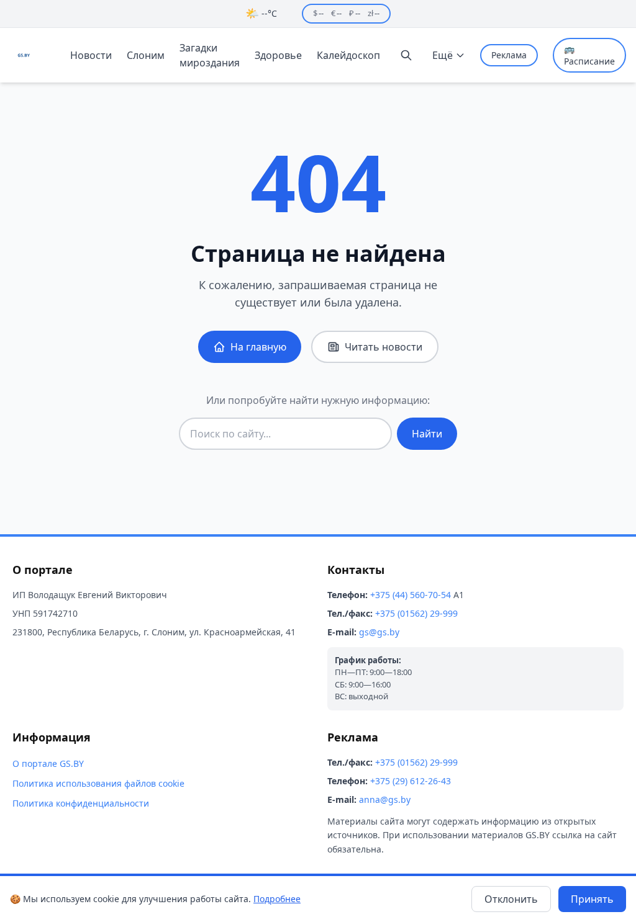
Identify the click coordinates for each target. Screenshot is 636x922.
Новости (91, 55)
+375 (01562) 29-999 (416, 613)
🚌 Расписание (589, 55)
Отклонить (511, 899)
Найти (427, 434)
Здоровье (278, 55)
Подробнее (277, 899)
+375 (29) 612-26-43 (410, 781)
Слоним (146, 55)
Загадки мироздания (209, 55)
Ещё (442, 55)
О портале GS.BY (48, 763)
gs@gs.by (379, 632)
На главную (258, 347)
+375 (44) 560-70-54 (410, 595)
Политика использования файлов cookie (98, 783)
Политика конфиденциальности (80, 803)
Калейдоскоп (348, 55)
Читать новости (383, 347)
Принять (592, 899)
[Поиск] (406, 55)
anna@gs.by (385, 799)
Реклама (509, 55)
